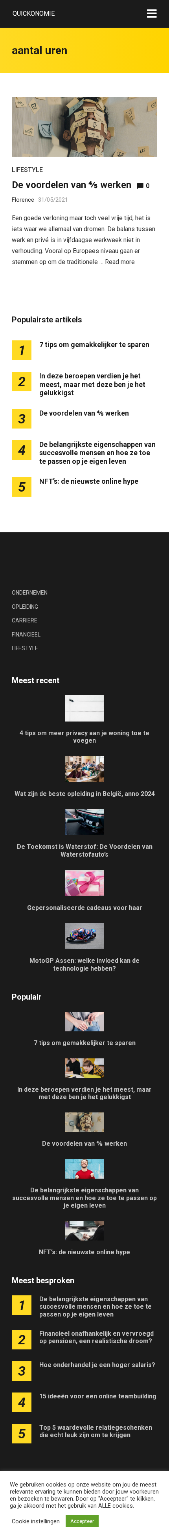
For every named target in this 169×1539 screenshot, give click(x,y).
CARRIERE (24, 620)
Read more (120, 262)
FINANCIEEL (26, 634)
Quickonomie (34, 13)
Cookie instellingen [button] (36, 1521)
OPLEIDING (25, 607)
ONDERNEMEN (30, 593)
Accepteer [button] (82, 1521)
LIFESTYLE (27, 170)
